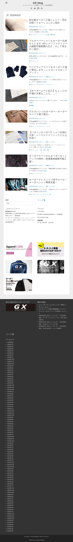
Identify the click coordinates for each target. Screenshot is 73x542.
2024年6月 (10, 398)
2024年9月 (10, 391)
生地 (41, 150)
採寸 (50, 194)
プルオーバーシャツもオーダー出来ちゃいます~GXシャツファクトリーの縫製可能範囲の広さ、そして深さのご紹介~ (48, 44)
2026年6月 (10, 346)
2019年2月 (10, 531)
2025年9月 (10, 366)
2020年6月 (10, 501)
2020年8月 (10, 496)
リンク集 (41, 200)
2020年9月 (10, 494)
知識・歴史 (46, 150)
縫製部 (32, 105)
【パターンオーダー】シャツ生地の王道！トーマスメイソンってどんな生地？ (48, 135)
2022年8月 (10, 445)
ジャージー (49, 84)
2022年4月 (10, 454)
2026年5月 (10, 348)
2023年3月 (10, 430)
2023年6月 (10, 424)
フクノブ (43, 26)
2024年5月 (10, 400)
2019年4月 (10, 526)
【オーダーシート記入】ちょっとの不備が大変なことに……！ (48, 92)
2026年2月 (10, 355)
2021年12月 (10, 462)
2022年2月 (10, 458)
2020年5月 (10, 503)
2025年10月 (10, 363)
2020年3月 (10, 507)
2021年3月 (10, 481)
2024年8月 (10, 394)
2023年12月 (10, 411)
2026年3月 (10, 353)
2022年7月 (10, 447)
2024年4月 (10, 402)
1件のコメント (51, 165)
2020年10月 (10, 492)
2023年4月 (10, 428)
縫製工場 (52, 34)
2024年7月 (10, 396)
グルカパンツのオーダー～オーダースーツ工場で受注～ (48, 113)
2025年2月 (10, 381)
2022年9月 (10, 443)
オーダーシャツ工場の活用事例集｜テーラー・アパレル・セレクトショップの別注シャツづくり (53, 311)
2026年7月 (10, 344)
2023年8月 (10, 419)
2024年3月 (10, 404)
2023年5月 (10, 426)
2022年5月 (10, 451)
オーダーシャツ (35, 61)
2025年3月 (10, 378)
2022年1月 (10, 460)
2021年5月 (10, 477)
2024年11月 (10, 387)
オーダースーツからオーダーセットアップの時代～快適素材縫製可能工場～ (48, 159)
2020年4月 (10, 505)
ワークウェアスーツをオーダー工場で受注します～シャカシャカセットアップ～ (48, 70)
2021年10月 (10, 466)
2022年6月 (10, 449)
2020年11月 (10, 490)
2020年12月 (10, 488)
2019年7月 (10, 522)
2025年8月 (10, 368)
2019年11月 (10, 516)
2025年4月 (10, 376)
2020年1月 (10, 511)
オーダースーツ (35, 34)
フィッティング (44, 194)
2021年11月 (10, 464)
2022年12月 (10, 436)
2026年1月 (10, 357)
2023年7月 (10, 421)
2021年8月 (10, 471)
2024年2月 (10, 406)
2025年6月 (10, 372)
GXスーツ (33, 84)
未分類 (47, 34)
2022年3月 (10, 456)
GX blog (38, 2)
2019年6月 (10, 524)
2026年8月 (10, 342)
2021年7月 (10, 473)
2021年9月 (10, 469)
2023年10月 (10, 415)
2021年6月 (10, 475)
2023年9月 (10, 417)
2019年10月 (10, 518)
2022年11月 (10, 439)
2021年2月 (10, 484)
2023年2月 (10, 432)
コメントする (51, 142)
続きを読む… (45, 32)
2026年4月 (10, 351)
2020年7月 (10, 499)
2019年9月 (10, 520)
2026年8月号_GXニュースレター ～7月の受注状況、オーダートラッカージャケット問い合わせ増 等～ (53, 318)
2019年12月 (10, 514)
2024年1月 (10, 409)
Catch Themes (40, 540)
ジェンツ (42, 34)
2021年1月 (10, 486)
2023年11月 (10, 413)
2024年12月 (10, 385)
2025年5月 (10, 374)
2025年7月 (10, 370)
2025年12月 (10, 359)
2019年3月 (10, 529)
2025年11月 (10, 361)
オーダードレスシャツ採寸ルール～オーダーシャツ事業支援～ (48, 181)
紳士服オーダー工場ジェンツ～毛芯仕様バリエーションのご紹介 (48, 21)
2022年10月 (10, 441)
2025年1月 (10, 383)
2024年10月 (10, 389)
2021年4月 (10, 479)
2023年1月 (10, 434)
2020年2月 (10, 509)
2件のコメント (51, 76)
